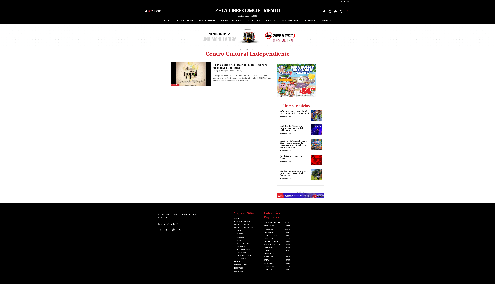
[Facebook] (324, 11)
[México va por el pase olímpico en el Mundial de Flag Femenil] (316, 115)
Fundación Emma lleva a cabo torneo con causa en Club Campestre (294, 173)
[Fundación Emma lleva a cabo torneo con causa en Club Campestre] (316, 174)
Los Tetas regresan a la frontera (291, 157)
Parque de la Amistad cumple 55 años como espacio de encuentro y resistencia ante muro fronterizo (293, 144)
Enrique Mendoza (220, 71)
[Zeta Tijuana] (247, 10)
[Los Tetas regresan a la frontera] (316, 160)
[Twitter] (341, 11)
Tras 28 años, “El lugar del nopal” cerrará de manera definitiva (240, 66)
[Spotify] (335, 11)
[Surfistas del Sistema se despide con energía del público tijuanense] (316, 129)
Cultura (174, 85)
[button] (347, 11)
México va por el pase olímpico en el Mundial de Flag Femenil (294, 112)
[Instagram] (330, 11)
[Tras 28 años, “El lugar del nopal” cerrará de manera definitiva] (191, 74)
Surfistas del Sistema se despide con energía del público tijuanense (291, 128)
